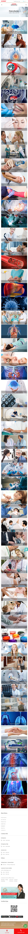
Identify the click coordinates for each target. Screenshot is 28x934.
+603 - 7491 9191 (6, 852)
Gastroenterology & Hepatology (14, 212)
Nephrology (14, 378)
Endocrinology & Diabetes (14, 170)
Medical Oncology (14, 350)
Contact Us (3, 830)
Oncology (14, 447)
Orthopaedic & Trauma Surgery (14, 488)
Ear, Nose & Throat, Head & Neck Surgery (14, 143)
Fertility (14, 184)
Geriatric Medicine (14, 253)
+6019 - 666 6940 (6, 840)
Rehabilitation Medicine (14, 710)
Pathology (14, 640)
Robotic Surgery (14, 751)
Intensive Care (14, 322)
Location (7, 932)
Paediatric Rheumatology (14, 585)
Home (10, 12)
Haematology (14, 267)
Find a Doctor (3, 817)
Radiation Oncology (14, 682)
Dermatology (14, 129)
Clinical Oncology (14, 87)
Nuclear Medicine (14, 419)
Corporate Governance (24, 925)
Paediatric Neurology (14, 571)
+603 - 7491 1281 (6, 874)
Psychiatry (14, 668)
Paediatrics (14, 613)
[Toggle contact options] (25, 926)
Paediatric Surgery (14, 599)
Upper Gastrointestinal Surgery (14, 779)
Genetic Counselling (14, 239)
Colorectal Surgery (14, 101)
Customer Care (21, 932)
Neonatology (14, 364)
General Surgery (14, 226)
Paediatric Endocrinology (14, 530)
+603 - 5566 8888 (6, 846)
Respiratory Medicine (14, 723)
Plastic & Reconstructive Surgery (14, 654)
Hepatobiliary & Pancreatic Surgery (14, 295)
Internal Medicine (14, 336)
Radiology (14, 696)
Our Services (3, 819)
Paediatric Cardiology (14, 502)
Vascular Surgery (14, 806)
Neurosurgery (14, 405)
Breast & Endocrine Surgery (14, 46)
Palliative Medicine (14, 627)
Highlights (3, 826)
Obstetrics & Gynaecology (14, 433)
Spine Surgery (14, 765)
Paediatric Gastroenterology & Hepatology (14, 544)
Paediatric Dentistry (14, 516)
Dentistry (14, 115)
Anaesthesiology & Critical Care (14, 32)
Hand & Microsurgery (14, 281)
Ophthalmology (14, 461)
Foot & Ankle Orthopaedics (14, 198)
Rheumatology (14, 737)
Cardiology (14, 60)
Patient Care (3, 821)
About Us (3, 828)
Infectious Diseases (14, 309)
